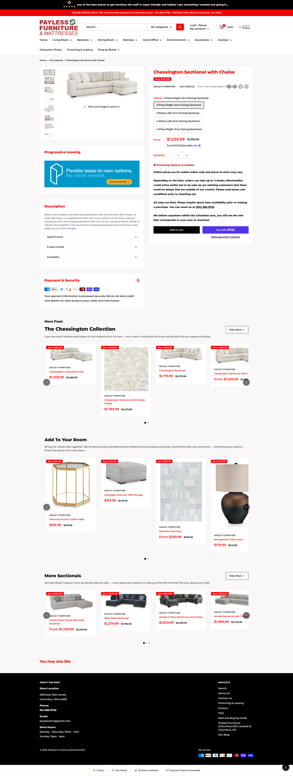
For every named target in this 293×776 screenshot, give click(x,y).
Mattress (128, 39)
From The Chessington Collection (216, 86)
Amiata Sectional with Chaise (231, 616)
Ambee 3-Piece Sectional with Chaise (180, 617)
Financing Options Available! (175, 165)
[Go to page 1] (145, 423)
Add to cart (177, 229)
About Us (224, 693)
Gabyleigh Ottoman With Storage (123, 494)
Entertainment (176, 39)
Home (43, 39)
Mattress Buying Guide (232, 718)
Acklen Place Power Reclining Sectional (66, 622)
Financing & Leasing (80, 49)
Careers (223, 708)
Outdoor (223, 39)
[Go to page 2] (147, 422)
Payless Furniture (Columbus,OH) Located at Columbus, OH (234, 726)
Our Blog (223, 734)
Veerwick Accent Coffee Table (66, 519)
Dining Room (106, 39)
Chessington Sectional (172, 370)
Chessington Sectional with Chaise (234, 373)
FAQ (221, 713)
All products (56, 60)
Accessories (202, 39)
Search (222, 688)
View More (235, 329)
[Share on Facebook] (229, 86)
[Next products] (246, 382)
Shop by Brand (107, 49)
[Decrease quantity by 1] (170, 155)
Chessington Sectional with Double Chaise (124, 401)
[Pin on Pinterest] (235, 86)
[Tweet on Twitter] (241, 86)
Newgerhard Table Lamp (228, 539)
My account (198, 28)
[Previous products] (46, 382)
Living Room (61, 39)
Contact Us (225, 698)
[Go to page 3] (149, 643)
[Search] (180, 27)
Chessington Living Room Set (66, 371)
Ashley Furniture (164, 86)
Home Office (150, 39)
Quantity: (159, 155)
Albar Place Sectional (116, 618)
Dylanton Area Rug (170, 531)
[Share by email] (246, 86)
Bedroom (83, 39)
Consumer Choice (51, 49)
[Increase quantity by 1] (187, 155)
